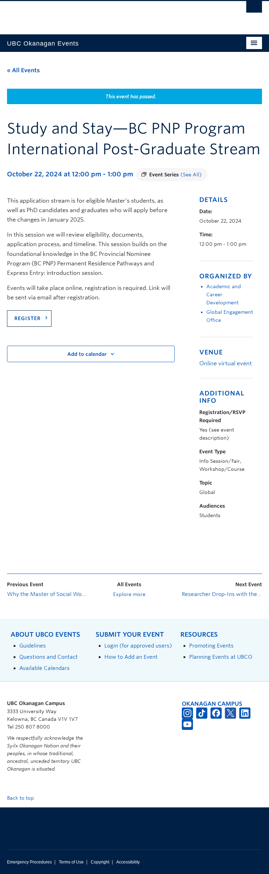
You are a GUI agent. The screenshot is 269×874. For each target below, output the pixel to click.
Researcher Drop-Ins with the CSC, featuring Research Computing (222, 594)
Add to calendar (86, 354)
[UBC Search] (254, 8)
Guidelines (32, 646)
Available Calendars (44, 668)
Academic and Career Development (223, 294)
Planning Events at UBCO (220, 657)
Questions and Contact (48, 657)
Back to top (21, 798)
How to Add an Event (131, 657)
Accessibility (128, 862)
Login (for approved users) (138, 646)
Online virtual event (225, 363)
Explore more (129, 594)
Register (27, 318)
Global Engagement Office (229, 316)
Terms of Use (71, 862)
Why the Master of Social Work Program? (47, 594)
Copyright (100, 862)
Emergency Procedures (29, 862)
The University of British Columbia (115, 14)
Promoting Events (211, 646)
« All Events (23, 70)
